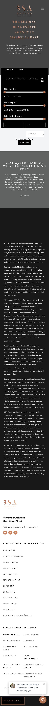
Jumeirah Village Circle (34, 666)
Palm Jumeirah (11, 640)
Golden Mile (10, 598)
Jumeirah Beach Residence (33, 675)
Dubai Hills (9, 655)
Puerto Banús (11, 568)
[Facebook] (5, 533)
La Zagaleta (10, 574)
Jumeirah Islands (13, 673)
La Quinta (9, 609)
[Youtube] (15, 533)
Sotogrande (10, 603)
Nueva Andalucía (13, 556)
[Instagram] (10, 533)
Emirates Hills (11, 634)
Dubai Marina (31, 634)
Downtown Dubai (9, 648)
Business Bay (31, 646)
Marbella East (11, 580)
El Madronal (10, 562)
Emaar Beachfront (31, 657)
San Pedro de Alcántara (17, 615)
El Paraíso (9, 592)
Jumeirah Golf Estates (11, 666)
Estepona (8, 586)
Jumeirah (29, 640)
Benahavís (9, 550)
